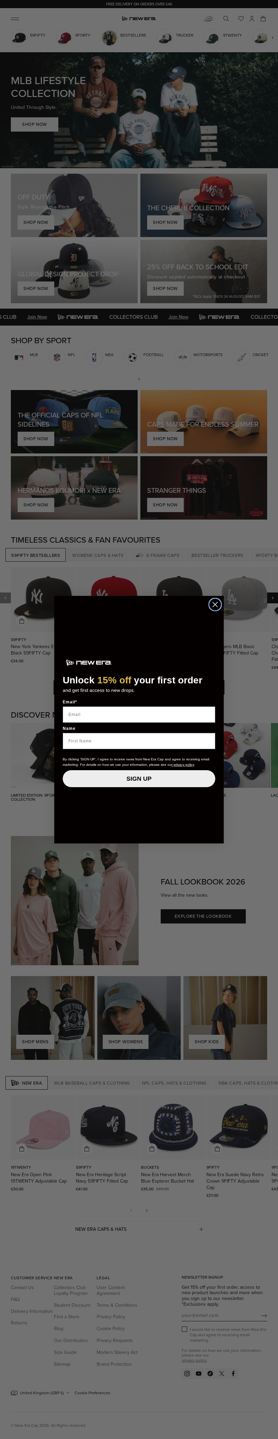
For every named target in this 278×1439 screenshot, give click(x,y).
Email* (70, 702)
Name (69, 728)
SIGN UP (139, 778)
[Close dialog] (215, 604)
